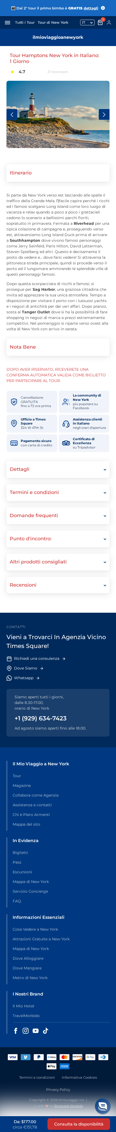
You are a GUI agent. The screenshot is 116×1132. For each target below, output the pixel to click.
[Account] (109, 22)
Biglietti (20, 852)
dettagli (91, 8)
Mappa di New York (31, 881)
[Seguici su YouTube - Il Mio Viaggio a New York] (36, 1031)
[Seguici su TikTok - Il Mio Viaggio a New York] (46, 1031)
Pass (17, 862)
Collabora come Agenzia (36, 795)
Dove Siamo (25, 668)
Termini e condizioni (37, 1077)
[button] (103, 1106)
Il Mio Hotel (23, 1006)
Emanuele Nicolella (68, 1106)
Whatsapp (23, 677)
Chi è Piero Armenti (31, 814)
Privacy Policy (58, 1089)
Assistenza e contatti (32, 804)
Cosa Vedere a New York (35, 929)
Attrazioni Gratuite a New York (41, 939)
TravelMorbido (26, 1015)
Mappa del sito (26, 824)
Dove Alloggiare (28, 958)
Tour (17, 775)
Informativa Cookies (79, 1077)
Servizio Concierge (30, 891)
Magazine (22, 785)
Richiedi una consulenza (36, 658)
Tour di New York (53, 22)
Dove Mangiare (27, 968)
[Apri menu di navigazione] (7, 22)
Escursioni (22, 872)
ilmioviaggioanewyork (58, 37)
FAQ (17, 901)
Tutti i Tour (25, 22)
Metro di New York (30, 977)
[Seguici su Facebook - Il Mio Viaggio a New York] (16, 1031)
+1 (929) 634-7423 (41, 718)
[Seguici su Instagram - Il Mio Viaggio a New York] (26, 1031)
